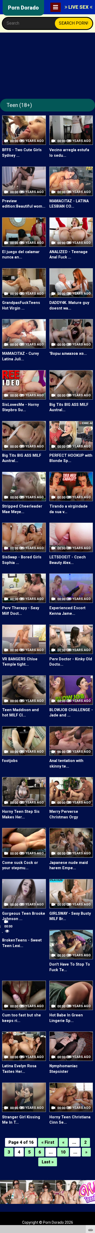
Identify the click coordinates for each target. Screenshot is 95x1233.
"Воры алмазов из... (68, 353)
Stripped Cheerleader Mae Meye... (22, 509)
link (90, 1150)
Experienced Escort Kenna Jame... (67, 611)
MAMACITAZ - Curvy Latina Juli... (20, 356)
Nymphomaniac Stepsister (63, 1069)
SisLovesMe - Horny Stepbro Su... (20, 407)
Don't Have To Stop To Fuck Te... (69, 967)
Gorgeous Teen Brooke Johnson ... (23, 916)
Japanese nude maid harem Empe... (68, 865)
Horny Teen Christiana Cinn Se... (70, 1120)
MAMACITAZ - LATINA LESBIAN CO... (69, 204)
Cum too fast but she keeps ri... (21, 1018)
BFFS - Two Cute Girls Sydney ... (22, 153)
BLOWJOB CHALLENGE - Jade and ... (71, 713)
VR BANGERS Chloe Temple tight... (19, 662)
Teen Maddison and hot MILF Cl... (20, 713)
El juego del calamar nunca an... (21, 255)
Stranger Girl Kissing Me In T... (21, 1120)
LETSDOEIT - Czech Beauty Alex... (67, 560)
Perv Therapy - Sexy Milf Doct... (20, 611)
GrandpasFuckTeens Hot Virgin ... (21, 306)
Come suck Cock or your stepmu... (20, 865)
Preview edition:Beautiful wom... (23, 204)
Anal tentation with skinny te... (66, 764)
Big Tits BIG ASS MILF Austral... (68, 407)
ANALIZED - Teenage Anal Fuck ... (68, 255)
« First (47, 1142)
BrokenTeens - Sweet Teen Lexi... (22, 943)
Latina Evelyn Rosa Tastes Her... (19, 1069)
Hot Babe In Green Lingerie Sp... (66, 1018)
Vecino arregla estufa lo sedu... (69, 153)
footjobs (10, 761)
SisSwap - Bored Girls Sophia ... (21, 560)
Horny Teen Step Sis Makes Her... (21, 814)
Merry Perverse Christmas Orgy (63, 814)
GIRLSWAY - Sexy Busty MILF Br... (70, 916)
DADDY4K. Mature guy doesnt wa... (69, 306)
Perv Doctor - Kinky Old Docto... (70, 662)
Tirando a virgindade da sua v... (68, 509)
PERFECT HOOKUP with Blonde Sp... (70, 458)
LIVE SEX (78, 7)
